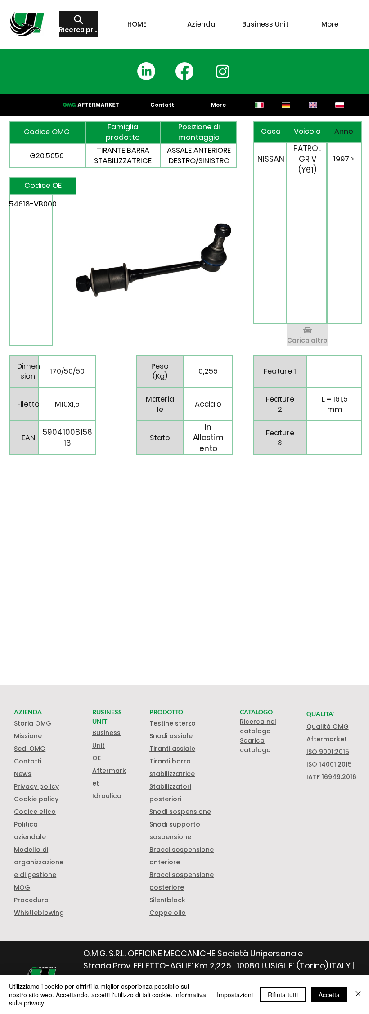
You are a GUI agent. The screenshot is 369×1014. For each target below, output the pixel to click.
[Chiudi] (358, 994)
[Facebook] (185, 71)
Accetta (329, 994)
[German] (285, 105)
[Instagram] (223, 71)
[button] (36, 799)
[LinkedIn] (146, 71)
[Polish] (339, 105)
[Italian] (259, 105)
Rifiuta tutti (283, 994)
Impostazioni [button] (235, 994)
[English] (312, 105)
